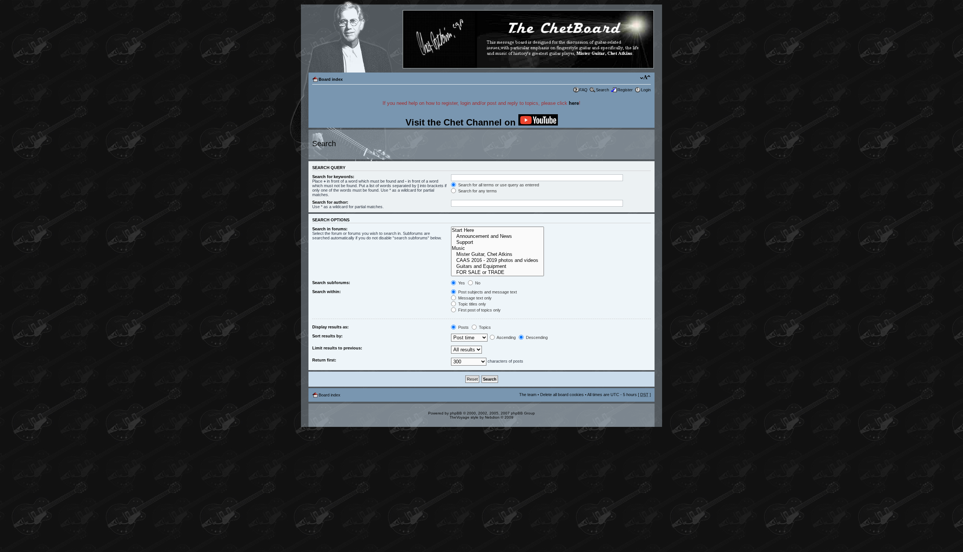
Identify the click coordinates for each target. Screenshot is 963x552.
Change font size (645, 77)
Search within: (326, 291)
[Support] (497, 242)
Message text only (474, 298)
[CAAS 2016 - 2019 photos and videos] (497, 260)
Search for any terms (477, 191)
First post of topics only (479, 310)
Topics (484, 327)
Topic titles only (471, 304)
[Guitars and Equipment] (497, 266)
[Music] (497, 248)
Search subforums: (331, 282)
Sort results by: (327, 336)
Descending (536, 337)
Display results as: (330, 327)
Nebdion (492, 417)
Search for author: (330, 202)
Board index (331, 79)
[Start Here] (497, 230)
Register (625, 90)
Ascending (506, 337)
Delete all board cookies (562, 394)
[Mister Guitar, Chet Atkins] (497, 254)
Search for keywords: (333, 176)
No (477, 283)
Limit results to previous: (337, 348)
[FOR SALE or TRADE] (497, 272)
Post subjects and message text (487, 292)
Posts (463, 327)
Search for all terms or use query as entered (498, 185)
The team (527, 394)
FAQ (583, 90)
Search (602, 90)
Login (646, 90)
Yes (461, 283)
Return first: (324, 360)
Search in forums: (330, 229)
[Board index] (481, 39)
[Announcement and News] (497, 236)
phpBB (456, 413)
